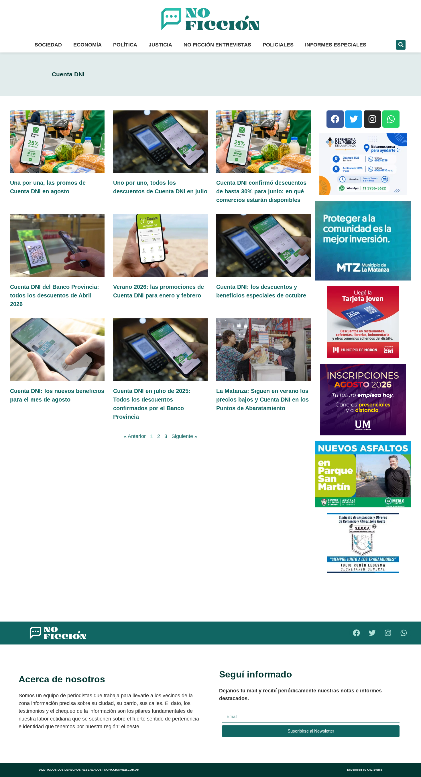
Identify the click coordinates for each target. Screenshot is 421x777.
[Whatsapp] (391, 119)
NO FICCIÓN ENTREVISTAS (217, 45)
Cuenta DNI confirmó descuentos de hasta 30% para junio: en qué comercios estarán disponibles (261, 191)
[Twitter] (353, 119)
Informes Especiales (335, 45)
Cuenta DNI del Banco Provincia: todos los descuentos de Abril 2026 (54, 295)
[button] (401, 45)
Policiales (278, 45)
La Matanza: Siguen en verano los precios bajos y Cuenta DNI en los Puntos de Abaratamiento (262, 399)
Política (125, 45)
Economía (87, 45)
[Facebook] (335, 119)
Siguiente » (184, 436)
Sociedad (48, 45)
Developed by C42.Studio (364, 769)
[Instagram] (372, 119)
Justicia (160, 45)
